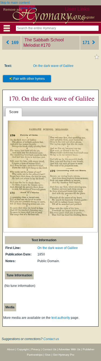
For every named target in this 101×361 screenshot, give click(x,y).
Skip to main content (15, 3)
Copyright (23, 349)
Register (88, 17)
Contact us (51, 339)
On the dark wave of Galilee (53, 66)
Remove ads (12, 10)
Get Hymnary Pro (63, 354)
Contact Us (49, 349)
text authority (60, 318)
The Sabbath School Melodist (43, 43)
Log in (71, 17)
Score (13, 112)
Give (48, 354)
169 (14, 42)
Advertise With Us (69, 349)
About (11, 349)
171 (86, 42)
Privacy (35, 349)
